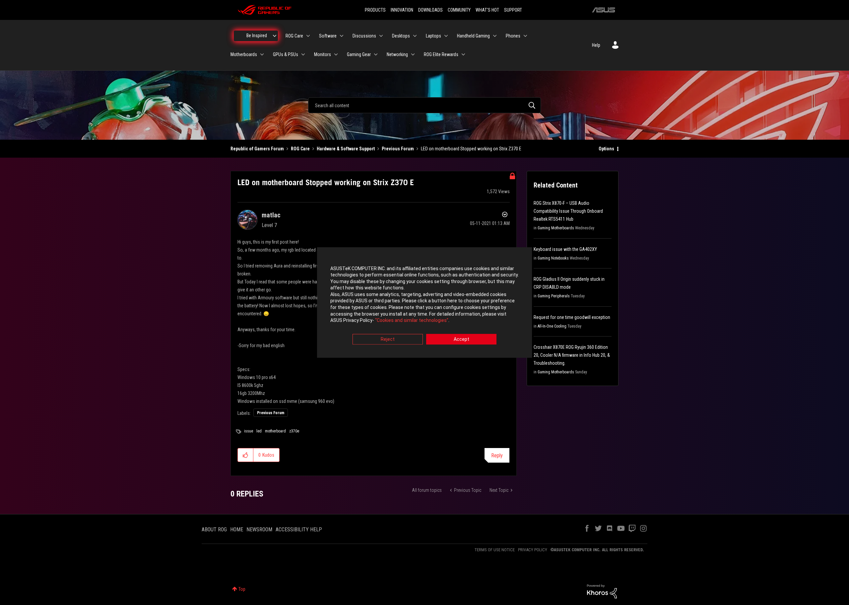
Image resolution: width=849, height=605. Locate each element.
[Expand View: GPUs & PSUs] (303, 54)
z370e (294, 431)
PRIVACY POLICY (532, 549)
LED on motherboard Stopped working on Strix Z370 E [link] (471, 148)
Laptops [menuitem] (433, 35)
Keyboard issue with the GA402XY (565, 249)
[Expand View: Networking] (413, 54)
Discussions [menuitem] (364, 35)
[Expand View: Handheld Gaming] (494, 35)
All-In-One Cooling (552, 326)
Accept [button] (461, 339)
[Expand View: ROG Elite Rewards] (463, 54)
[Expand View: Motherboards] (262, 54)
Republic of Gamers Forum (257, 148)
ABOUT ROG (214, 529)
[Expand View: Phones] (525, 35)
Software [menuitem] (328, 35)
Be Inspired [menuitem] (256, 35)
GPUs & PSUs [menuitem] (285, 54)
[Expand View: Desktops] (415, 35)
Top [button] (241, 589)
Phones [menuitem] (513, 35)
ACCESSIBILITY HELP (299, 529)
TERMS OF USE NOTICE (495, 549)
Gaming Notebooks (553, 258)
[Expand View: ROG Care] (308, 35)
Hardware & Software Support (346, 148)
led (259, 431)
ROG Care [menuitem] (294, 35)
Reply (497, 455)
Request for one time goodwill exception (572, 317)
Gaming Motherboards (556, 228)
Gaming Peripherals (554, 296)
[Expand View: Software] (341, 35)
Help (596, 45)
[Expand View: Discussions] (381, 35)
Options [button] (606, 148)
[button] (245, 455)
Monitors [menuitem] (322, 54)
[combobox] (424, 105)
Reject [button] (388, 339)
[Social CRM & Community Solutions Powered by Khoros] (602, 591)
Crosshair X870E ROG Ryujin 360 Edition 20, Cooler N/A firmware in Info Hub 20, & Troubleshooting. (572, 355)
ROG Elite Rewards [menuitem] (441, 54)
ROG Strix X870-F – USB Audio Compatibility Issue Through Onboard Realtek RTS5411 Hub (568, 211)
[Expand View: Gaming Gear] (375, 54)
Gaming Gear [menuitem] (359, 54)
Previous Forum (398, 148)
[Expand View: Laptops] (446, 35)
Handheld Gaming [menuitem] (473, 35)
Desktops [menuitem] (401, 35)
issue (248, 431)
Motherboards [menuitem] (243, 54)
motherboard (275, 431)
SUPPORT (513, 10)
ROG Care (300, 148)
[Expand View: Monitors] (336, 54)
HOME (236, 529)
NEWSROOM (259, 529)
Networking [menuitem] (397, 54)
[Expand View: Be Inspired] (274, 35)
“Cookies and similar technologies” (411, 320)
